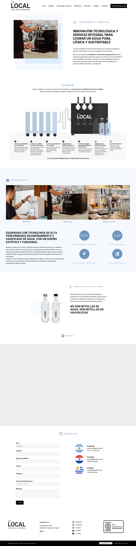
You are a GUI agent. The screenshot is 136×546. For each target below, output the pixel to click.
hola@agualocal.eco (46, 525)
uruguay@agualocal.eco (94, 470)
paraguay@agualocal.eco (95, 459)
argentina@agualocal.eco (95, 448)
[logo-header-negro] (20, 6)
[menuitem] (44, 6)
